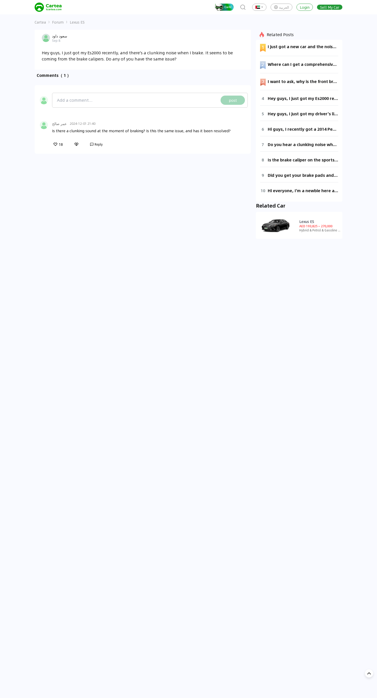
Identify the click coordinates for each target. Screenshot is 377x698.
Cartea (40, 22)
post (233, 100)
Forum (58, 22)
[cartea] (48, 7)
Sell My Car (329, 7)
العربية (284, 7)
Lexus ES (77, 22)
